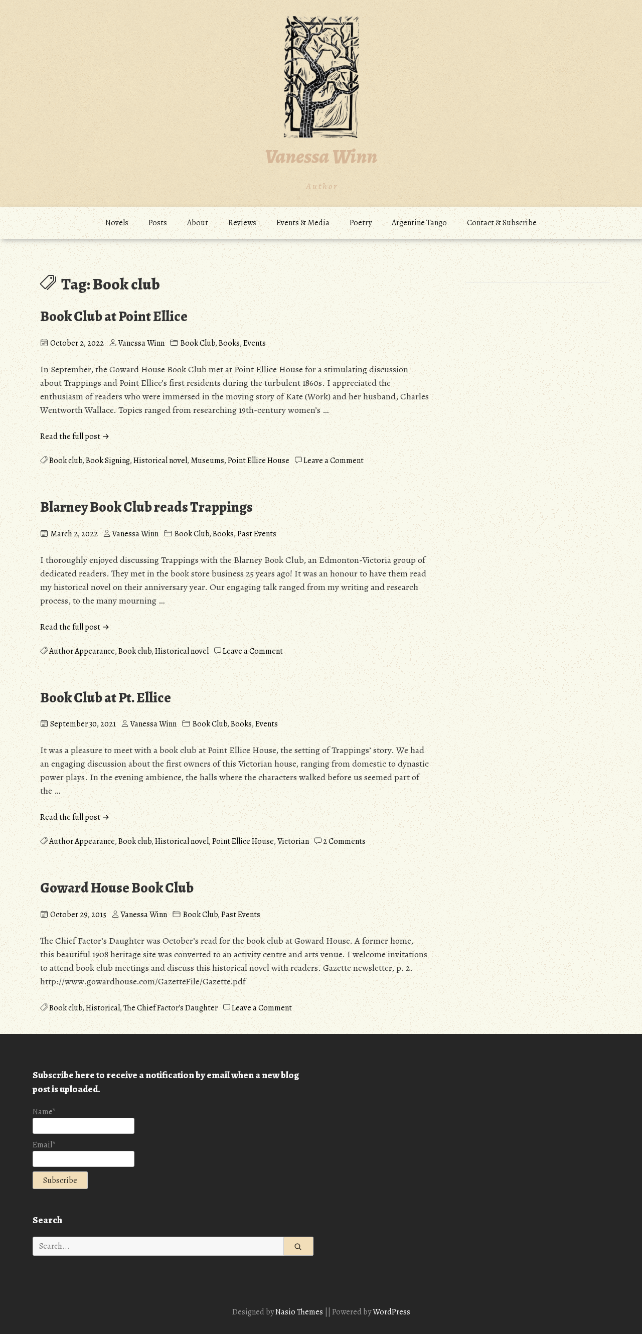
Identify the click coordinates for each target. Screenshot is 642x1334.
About (197, 222)
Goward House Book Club (117, 888)
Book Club (198, 343)
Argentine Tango (419, 222)
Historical (103, 1007)
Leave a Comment (333, 460)
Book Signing (108, 460)
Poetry (361, 222)
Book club (65, 460)
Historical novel (160, 460)
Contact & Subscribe (502, 222)
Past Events (256, 533)
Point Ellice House (258, 460)
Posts (157, 222)
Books (229, 343)
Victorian (293, 841)
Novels (116, 222)
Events (254, 343)
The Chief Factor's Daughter (170, 1007)
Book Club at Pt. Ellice (105, 697)
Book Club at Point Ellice (114, 316)
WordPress (391, 1311)
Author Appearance (82, 651)
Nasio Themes (300, 1311)
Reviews (242, 222)
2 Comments (344, 841)
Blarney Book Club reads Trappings (146, 507)
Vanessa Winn (321, 156)
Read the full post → (74, 436)
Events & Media (303, 222)
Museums (207, 460)
